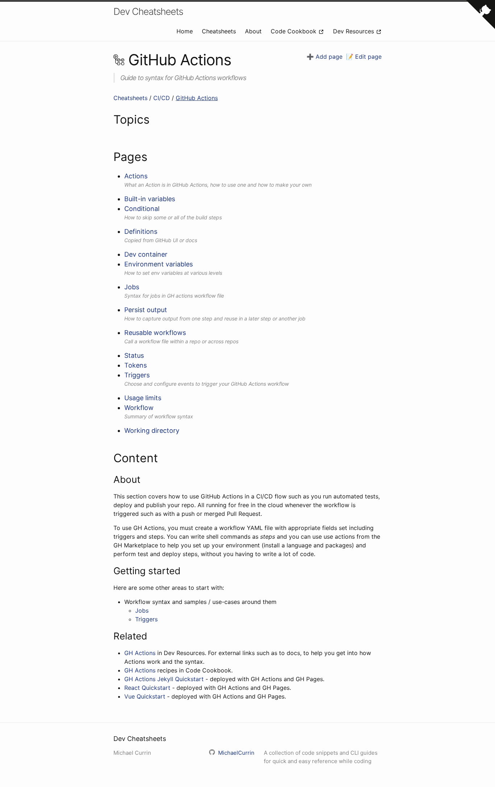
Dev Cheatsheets (148, 11)
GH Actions (139, 652)
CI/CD (162, 98)
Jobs (142, 610)
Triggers (146, 619)
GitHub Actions (197, 98)
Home (185, 31)
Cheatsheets (220, 31)
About (254, 31)
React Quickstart (147, 687)
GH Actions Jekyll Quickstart (164, 679)
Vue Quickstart (144, 696)
